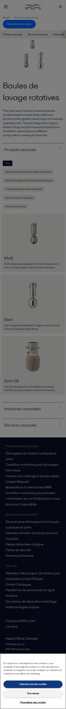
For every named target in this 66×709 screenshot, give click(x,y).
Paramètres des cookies (33, 702)
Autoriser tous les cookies (33, 684)
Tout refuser (33, 693)
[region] (33, 681)
